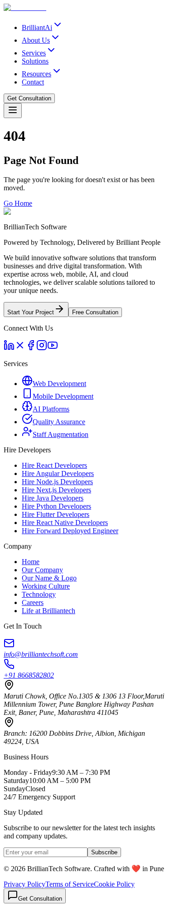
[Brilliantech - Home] (25, 7)
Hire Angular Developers (58, 473)
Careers (33, 602)
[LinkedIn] (9, 348)
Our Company (42, 570)
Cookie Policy (114, 884)
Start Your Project (30, 312)
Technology (39, 594)
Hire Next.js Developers (56, 490)
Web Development (59, 383)
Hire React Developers (54, 465)
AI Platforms (51, 409)
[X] (20, 348)
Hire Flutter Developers (55, 514)
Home (30, 561)
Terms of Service (69, 884)
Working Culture (46, 586)
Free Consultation (95, 312)
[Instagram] (41, 348)
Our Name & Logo (49, 578)
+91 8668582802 (29, 675)
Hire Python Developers (56, 506)
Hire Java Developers (52, 498)
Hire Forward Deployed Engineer (70, 531)
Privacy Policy (24, 884)
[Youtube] (52, 348)
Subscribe (104, 852)
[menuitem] (42, 27)
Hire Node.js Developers (57, 482)
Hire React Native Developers (65, 522)
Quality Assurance (59, 422)
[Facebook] (30, 348)
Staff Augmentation (60, 434)
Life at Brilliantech (48, 611)
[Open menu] (13, 110)
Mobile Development (63, 396)
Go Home (18, 203)
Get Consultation (29, 98)
